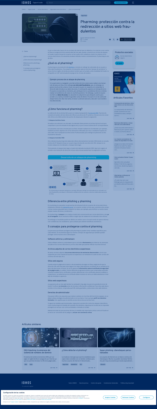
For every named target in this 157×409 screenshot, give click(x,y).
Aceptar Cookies (14, 402)
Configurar (80, 398)
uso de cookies (18, 399)
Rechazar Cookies (128, 397)
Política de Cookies (31, 399)
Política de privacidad (46, 399)
